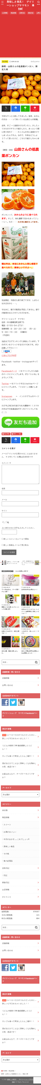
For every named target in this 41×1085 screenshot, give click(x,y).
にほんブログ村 (8, 355)
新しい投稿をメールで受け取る (16, 545)
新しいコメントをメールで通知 (16, 539)
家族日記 (30, 13)
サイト (4, 511)
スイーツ (7, 825)
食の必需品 (8, 861)
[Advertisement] (20, 36)
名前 (3, 488)
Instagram (7, 396)
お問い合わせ (7, 685)
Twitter (5, 384)
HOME (5, 1071)
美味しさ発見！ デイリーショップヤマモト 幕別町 (20, 5)
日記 (5, 875)
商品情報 (13, 13)
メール (4, 500)
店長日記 (22, 13)
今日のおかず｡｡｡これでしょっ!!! (16, 839)
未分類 (5, 810)
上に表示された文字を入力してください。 (19, 528)
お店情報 (5, 13)
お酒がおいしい (10, 832)
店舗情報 (5, 678)
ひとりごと (6, 897)
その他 (6, 854)
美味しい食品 (17, 433)
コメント (6, 463)
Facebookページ (9, 371)
